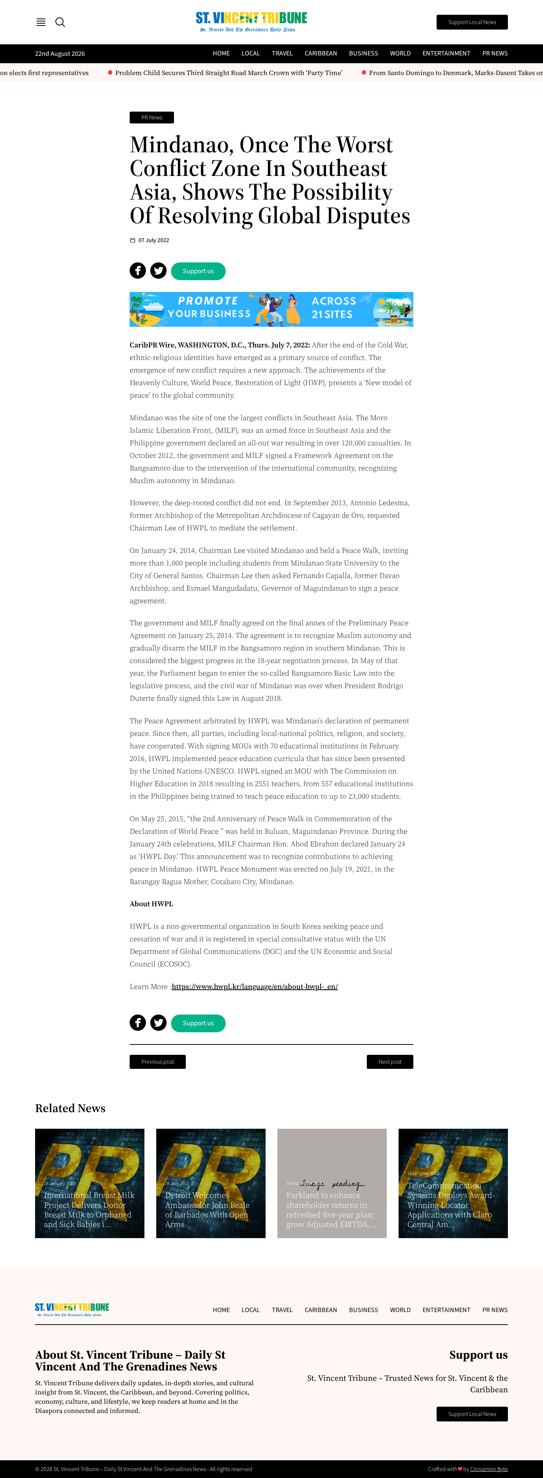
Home (221, 53)
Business (363, 53)
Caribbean (321, 53)
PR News (495, 53)
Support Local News (472, 22)
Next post (390, 1062)
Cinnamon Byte (489, 1469)
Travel (282, 53)
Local (251, 53)
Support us (198, 271)
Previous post (157, 1062)
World (400, 53)
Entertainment (447, 53)
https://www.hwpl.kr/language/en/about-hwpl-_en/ (255, 986)
